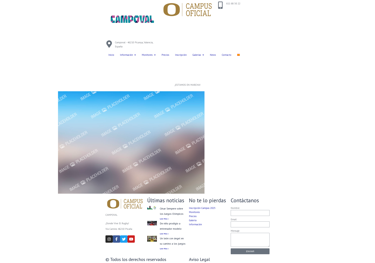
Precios (165, 54)
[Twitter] (123, 239)
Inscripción (181, 54)
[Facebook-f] (116, 239)
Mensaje (235, 230)
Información (126, 54)
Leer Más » (164, 219)
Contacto (226, 54)
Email (234, 219)
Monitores (147, 54)
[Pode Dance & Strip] (131, 142)
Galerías (196, 54)
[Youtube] (131, 239)
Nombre (235, 208)
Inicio (111, 54)
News (213, 54)
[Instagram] (109, 239)
